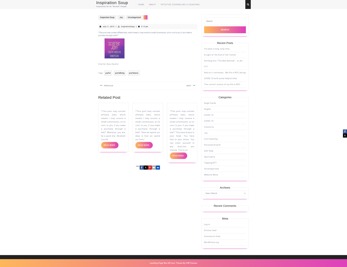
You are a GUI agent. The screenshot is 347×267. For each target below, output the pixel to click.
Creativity (209, 127)
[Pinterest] (150, 168)
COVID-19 (208, 115)
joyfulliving (119, 73)
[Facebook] (142, 168)
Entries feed (210, 230)
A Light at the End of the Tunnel (220, 55)
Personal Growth (212, 145)
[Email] (154, 168)
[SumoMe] (158, 168)
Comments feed (212, 236)
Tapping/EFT (210, 163)
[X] (146, 168)
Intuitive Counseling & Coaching (180, 4)
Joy (121, 17)
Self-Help (208, 151)
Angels (207, 109)
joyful (107, 73)
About (152, 4)
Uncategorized (134, 17)
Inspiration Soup (112, 2)
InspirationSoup (128, 27)
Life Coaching (211, 139)
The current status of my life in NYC (222, 84)
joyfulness (133, 73)
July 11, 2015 (108, 27)
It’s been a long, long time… (217, 49)
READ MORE (111, 146)
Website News (211, 175)
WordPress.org (211, 242)
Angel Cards (210, 103)
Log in (207, 224)
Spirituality (209, 157)
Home (141, 4)
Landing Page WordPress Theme (166, 263)
